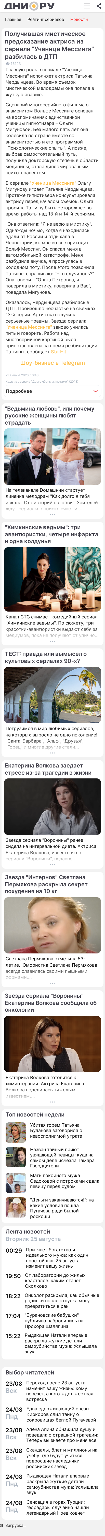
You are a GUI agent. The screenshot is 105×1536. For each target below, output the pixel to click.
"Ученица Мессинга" (53, 183)
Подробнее (19, 391)
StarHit (58, 351)
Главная (13, 19)
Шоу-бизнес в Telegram (52, 362)
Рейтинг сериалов (46, 19)
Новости (79, 19)
